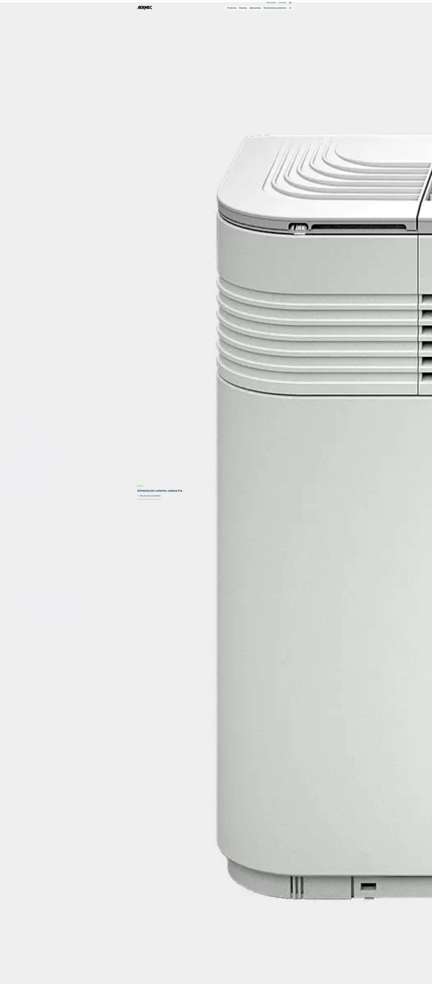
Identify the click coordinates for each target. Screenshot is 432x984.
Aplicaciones (255, 8)
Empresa (243, 8)
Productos (231, 8)
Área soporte (271, 2)
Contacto (282, 2)
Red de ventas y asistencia (275, 8)
